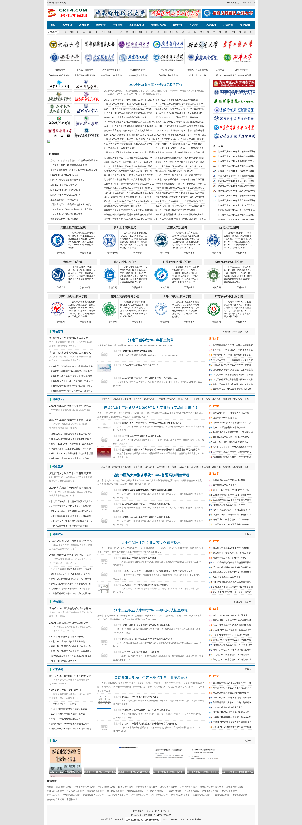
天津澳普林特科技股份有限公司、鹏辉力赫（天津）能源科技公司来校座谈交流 (192, 184)
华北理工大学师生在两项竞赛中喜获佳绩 (174, 171)
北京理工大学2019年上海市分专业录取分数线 (239, 200)
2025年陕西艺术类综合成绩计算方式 (68, 714)
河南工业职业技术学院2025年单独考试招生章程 (151, 610)
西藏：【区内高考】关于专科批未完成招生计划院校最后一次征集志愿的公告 (191, 122)
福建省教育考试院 (95, 791)
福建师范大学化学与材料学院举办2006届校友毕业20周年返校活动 (186, 206)
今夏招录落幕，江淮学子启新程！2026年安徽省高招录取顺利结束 (186, 108)
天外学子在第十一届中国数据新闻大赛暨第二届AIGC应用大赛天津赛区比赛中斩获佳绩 (144, 184)
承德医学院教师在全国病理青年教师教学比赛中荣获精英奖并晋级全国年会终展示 (193, 157)
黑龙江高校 (183, 466)
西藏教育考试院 (191, 791)
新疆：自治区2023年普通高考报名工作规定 (70, 204)
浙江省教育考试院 (55, 791)
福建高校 (227, 466)
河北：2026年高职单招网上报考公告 (68, 641)
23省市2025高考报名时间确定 (64, 175)
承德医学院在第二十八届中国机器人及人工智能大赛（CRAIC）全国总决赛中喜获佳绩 (144, 162)
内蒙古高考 (149, 399)
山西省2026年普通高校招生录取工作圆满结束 (176, 100)
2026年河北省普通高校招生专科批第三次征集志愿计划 (129, 122)
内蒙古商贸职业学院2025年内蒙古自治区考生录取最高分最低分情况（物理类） (192, 192)
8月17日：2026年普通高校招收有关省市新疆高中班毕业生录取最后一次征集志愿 (142, 113)
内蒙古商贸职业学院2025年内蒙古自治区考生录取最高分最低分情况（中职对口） (142, 192)
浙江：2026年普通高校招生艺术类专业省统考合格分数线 (70, 676)
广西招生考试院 (229, 791)
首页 (53, 24)
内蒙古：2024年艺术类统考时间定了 (140, 696)
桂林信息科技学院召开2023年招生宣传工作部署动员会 (149, 378)
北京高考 (105, 399)
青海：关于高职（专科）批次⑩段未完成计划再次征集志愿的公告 (185, 139)
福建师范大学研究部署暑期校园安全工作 (123, 206)
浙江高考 (206, 399)
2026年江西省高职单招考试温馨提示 (68, 623)
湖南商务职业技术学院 (59, 75)
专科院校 (237, 331)
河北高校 (127, 466)
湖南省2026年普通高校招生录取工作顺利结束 (125, 117)
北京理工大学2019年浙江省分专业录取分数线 (239, 215)
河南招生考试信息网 (180, 795)
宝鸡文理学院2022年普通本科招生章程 (231, 413)
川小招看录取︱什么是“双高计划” (119, 148)
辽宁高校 (161, 466)
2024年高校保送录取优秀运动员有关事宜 (232, 582)
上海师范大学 (59, 70)
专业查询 (245, 24)
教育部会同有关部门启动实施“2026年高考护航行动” (70, 541)
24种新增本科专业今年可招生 (226, 577)
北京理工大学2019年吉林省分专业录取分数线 (239, 151)
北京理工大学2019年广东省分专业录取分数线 (239, 195)
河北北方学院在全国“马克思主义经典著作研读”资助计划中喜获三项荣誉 (188, 166)
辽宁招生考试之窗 (168, 787)
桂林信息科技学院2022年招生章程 (66, 214)
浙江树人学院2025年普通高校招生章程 (68, 165)
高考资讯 (67, 24)
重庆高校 (237, 466)
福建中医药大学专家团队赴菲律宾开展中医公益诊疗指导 (181, 201)
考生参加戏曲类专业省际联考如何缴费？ (232, 692)
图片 (55, 740)
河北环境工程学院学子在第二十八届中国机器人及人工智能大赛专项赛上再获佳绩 (141, 179)
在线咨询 (228, 24)
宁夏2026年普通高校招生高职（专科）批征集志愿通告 (129, 152)
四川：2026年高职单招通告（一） (67, 661)
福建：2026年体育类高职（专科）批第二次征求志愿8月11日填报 (185, 130)
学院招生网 (85, 253)
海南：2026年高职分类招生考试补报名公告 (71, 646)
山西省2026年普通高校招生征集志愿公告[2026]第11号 (129, 139)
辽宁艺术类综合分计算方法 (63, 704)
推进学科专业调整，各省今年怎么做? (230, 557)
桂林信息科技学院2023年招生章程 (229, 480)
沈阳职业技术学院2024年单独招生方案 (231, 635)
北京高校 (105, 466)
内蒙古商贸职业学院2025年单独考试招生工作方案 (147, 638)
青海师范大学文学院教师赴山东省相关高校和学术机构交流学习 (70, 353)
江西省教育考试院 (75, 791)
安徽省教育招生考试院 (93, 795)
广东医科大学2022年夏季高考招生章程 (231, 524)
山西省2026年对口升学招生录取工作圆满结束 (176, 117)
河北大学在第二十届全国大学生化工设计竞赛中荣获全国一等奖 (184, 175)
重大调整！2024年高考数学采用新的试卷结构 (145, 584)
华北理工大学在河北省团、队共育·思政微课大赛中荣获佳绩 (131, 175)
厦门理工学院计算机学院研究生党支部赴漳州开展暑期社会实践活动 (186, 219)
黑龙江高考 (183, 399)
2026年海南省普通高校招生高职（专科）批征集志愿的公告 (183, 135)
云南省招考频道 (174, 791)
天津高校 (116, 466)
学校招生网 (189, 253)
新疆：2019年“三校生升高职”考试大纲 (231, 442)
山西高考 (137, 399)
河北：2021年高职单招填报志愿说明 (230, 615)
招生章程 (118, 24)
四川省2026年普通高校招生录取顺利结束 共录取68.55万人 (182, 104)
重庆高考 (237, 399)
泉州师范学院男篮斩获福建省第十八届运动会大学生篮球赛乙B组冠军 (187, 214)
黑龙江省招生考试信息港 (211, 787)
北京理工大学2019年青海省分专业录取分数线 (239, 166)
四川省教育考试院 (135, 791)
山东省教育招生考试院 (117, 795)
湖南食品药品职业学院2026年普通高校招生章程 (146, 517)
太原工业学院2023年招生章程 (64, 199)
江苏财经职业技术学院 (167, 75)
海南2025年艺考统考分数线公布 (66, 719)
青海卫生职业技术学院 (111, 75)
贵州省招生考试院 (155, 791)
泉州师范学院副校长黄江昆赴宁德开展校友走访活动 (128, 214)
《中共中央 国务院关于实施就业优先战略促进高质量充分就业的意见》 (157, 571)
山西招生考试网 (125, 787)
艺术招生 (194, 24)
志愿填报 (211, 24)
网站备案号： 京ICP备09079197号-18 (151, 811)
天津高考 (116, 399)
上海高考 (195, 399)
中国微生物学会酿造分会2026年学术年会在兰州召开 (179, 179)
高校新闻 (58, 331)
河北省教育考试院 (106, 787)
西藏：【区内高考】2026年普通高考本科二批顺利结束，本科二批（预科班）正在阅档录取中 (147, 126)
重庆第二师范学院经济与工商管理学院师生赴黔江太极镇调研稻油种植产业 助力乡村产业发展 (147, 201)
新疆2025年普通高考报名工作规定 (139, 557)
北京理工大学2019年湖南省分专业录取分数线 (239, 186)
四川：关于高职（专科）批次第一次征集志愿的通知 (179, 148)
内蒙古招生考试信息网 (146, 787)
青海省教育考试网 (55, 799)
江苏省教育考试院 (71, 795)
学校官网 (164, 253)
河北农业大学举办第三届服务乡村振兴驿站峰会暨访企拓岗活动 (133, 166)
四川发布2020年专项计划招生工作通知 (231, 437)
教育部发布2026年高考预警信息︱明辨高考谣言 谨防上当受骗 (70, 555)
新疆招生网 (72, 799)
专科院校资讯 (158, 24)
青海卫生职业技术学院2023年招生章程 (231, 490)
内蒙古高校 (149, 466)
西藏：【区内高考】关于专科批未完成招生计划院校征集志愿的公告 (135, 108)
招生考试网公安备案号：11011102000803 (151, 815)
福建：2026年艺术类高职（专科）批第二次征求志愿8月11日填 (133, 135)
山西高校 (137, 466)
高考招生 (101, 24)
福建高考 (227, 399)
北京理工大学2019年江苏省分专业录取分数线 (239, 171)
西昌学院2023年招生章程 (225, 485)
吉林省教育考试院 (188, 787)
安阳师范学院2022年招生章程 (64, 219)
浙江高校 (206, 466)
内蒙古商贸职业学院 (137, 75)
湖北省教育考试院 (159, 795)
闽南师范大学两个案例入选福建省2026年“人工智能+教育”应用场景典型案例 (139, 219)
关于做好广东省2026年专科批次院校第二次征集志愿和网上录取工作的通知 (190, 152)
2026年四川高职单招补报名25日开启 (68, 636)
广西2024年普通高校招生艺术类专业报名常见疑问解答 (149, 723)
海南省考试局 (53, 795)
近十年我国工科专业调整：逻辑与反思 (151, 543)
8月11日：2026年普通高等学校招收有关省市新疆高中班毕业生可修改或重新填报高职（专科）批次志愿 (203, 126)
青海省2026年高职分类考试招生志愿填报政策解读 (70, 608)
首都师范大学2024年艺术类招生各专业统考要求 (151, 678)
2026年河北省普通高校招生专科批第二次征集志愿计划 (129, 100)
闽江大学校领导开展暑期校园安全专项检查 (175, 210)
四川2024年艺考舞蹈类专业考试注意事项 (232, 727)
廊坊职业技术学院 (197, 75)
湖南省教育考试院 (139, 795)
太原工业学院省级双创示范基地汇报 (140, 364)
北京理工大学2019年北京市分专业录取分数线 (239, 190)
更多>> (248, 331)
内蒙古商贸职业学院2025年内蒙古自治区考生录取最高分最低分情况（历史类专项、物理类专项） (200, 188)
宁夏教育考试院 (240, 795)
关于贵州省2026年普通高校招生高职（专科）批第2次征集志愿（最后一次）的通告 (194, 143)
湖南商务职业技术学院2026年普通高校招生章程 (146, 503)
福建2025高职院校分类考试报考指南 (140, 652)
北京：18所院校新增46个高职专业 (229, 427)
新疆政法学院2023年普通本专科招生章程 (232, 500)
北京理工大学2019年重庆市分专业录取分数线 (239, 181)
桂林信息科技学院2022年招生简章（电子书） (71, 209)
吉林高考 (171, 399)
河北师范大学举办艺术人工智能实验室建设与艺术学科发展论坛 (133, 157)
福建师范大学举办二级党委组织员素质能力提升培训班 (129, 210)
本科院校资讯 (137, 24)
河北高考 (127, 399)
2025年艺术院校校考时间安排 (65, 690)
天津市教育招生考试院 (84, 787)
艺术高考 (58, 669)
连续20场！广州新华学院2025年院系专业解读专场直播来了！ (151, 407)
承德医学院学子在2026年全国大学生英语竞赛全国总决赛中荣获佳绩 (187, 162)
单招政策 (237, 602)
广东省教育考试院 (210, 791)
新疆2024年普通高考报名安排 (64, 185)
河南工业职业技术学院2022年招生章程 (231, 519)
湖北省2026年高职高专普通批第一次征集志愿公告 (178, 113)
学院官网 (61, 253)
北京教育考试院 (63, 787)
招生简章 (137, 253)
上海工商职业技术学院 (84, 75)
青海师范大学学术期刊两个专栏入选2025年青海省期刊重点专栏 (68, 338)
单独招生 (178, 24)
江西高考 (216, 399)
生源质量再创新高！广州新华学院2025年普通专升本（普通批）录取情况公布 (161, 449)
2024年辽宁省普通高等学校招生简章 (67, 180)
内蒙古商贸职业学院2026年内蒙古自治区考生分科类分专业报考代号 (187, 197)
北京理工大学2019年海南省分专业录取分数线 (239, 156)
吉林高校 (171, 466)
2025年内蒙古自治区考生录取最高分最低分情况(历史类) (130, 197)
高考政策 (84, 24)
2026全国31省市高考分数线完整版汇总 (155, 84)
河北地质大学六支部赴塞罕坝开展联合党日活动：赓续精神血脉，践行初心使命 (140, 171)
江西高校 (216, 466)
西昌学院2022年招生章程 (225, 417)
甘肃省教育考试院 (221, 795)
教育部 (50, 787)
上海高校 (195, 466)
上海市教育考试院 (234, 787)
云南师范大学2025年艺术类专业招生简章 (70, 723)
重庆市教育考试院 (115, 791)
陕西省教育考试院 (201, 795)
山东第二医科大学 (85, 70)
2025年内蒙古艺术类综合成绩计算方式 (69, 709)
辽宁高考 (161, 399)
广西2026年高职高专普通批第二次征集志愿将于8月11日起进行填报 (135, 143)
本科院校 (227, 331)
